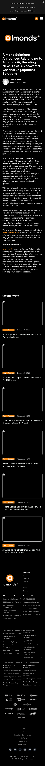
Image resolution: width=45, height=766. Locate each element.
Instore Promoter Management (29, 648)
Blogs (25, 585)
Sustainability (22, 744)
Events (25, 591)
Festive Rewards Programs (28, 631)
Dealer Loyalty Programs (11, 642)
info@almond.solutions (31, 602)
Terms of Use (22, 729)
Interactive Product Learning (10, 611)
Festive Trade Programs (11, 653)
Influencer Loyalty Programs (29, 653)
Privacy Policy (22, 732)
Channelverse (9, 596)
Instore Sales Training (30, 644)
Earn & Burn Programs (11, 650)
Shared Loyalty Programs (12, 633)
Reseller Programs (29, 670)
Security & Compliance (22, 735)
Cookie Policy (22, 738)
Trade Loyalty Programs (31, 685)
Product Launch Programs (12, 662)
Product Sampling (9, 618)
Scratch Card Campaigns (32, 682)
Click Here (31, 11)
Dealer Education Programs (9, 638)
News (25, 588)
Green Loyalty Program (12, 599)
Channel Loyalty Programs (12, 630)
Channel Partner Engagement (8, 606)
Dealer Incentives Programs (9, 646)
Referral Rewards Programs (29, 666)
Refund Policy (22, 741)
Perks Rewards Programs (12, 680)
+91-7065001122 (29, 599)
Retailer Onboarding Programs (10, 684)
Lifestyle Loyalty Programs (32, 657)
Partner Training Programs (12, 670)
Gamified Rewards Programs (29, 637)
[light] (36, 18)
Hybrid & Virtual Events (31, 641)
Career (25, 581)
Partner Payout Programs (12, 677)
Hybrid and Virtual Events (12, 615)
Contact (26, 578)
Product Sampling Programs (9, 666)
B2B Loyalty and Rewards (12, 602)
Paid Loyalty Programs (11, 673)
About (25, 575)
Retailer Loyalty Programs (32, 662)
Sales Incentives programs (28, 675)
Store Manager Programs (32, 679)
